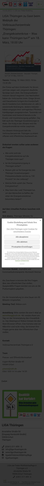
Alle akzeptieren (22, 237)
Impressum (22, 264)
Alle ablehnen (22, 242)
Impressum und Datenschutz (22, 260)
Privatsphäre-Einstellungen (22, 247)
